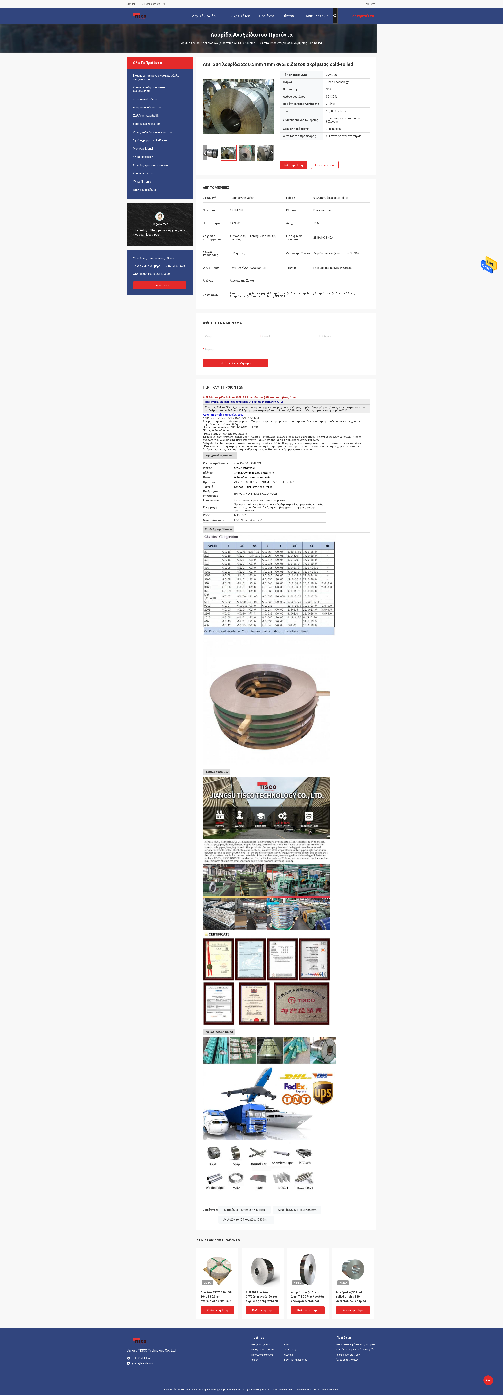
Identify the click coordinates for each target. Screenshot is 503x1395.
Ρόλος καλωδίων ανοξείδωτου (152, 132)
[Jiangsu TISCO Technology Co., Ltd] (139, 15)
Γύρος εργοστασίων (263, 1349)
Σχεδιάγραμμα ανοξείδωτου (150, 140)
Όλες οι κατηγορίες (347, 1359)
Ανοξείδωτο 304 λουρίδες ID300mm (246, 1219)
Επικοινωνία (160, 285)
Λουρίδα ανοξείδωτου (217, 43)
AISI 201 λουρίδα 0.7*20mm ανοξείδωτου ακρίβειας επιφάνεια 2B (262, 1297)
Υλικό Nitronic (142, 181)
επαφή (255, 1359)
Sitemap (288, 1354)
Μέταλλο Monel (143, 148)
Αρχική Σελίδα (190, 43)
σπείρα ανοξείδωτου (146, 99)
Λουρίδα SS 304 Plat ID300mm (297, 1209)
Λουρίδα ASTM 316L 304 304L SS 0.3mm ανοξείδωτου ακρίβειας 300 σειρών (217, 1297)
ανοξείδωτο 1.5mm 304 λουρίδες (244, 1209)
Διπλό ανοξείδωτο (145, 189)
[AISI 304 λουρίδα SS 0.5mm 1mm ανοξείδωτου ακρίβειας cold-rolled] (238, 106)
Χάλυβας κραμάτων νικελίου (151, 165)
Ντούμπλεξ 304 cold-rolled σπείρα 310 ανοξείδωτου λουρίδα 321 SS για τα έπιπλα (351, 1297)
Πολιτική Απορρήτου (295, 1359)
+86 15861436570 (173, 266)
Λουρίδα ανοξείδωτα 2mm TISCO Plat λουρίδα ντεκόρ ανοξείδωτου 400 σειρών (307, 1297)
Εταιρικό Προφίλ (261, 1344)
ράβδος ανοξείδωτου (146, 123)
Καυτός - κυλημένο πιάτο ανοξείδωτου (149, 89)
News (287, 1344)
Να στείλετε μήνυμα (235, 363)
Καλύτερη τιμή (293, 165)
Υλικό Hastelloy (143, 156)
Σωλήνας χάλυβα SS (146, 115)
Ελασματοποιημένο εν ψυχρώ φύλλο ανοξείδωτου (156, 77)
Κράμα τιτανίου (143, 173)
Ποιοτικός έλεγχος (262, 1354)
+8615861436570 (159, 273)
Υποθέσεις (290, 1349)
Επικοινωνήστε (325, 165)
